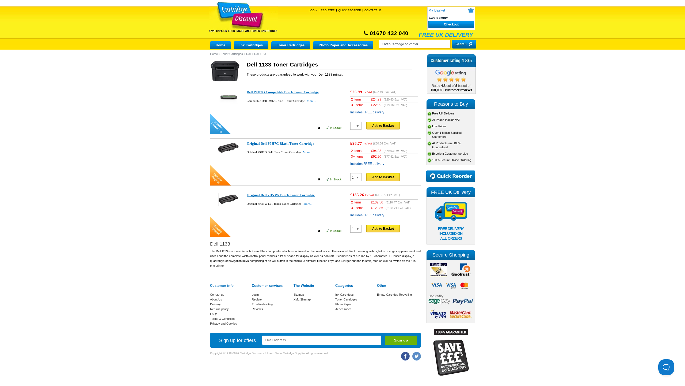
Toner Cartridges (291, 45)
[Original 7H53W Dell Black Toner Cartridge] (228, 207)
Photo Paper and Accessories (343, 45)
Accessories (343, 309)
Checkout (451, 24)
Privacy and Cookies (223, 323)
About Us (216, 299)
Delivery (215, 304)
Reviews (257, 309)
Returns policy (219, 309)
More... (311, 100)
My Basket (436, 10)
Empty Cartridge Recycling (394, 294)
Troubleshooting (262, 304)
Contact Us (373, 10)
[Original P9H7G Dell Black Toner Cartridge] (228, 156)
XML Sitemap (302, 299)
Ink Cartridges (251, 45)
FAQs (214, 314)
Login (313, 10)
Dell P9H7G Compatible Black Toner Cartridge (283, 92)
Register (328, 10)
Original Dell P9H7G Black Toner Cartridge (280, 144)
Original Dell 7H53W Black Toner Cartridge (281, 195)
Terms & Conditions (222, 318)
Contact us (217, 294)
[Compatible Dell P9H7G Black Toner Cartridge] (228, 103)
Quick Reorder (349, 10)
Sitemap (299, 294)
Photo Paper (343, 304)
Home (220, 45)
